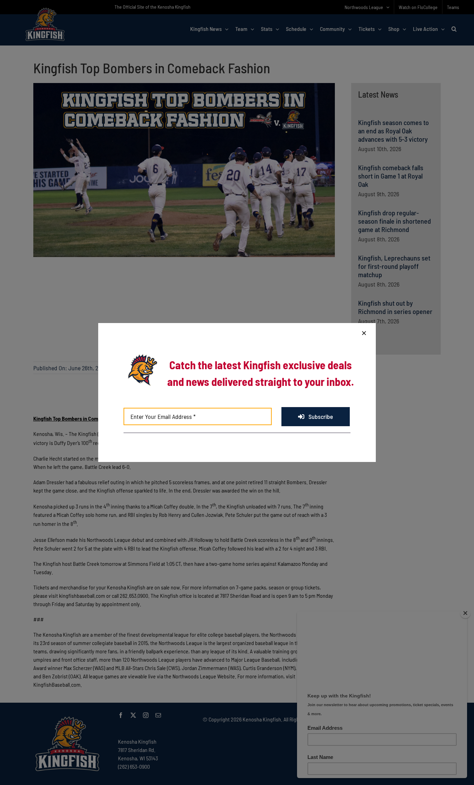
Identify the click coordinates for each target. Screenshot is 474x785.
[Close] (364, 333)
